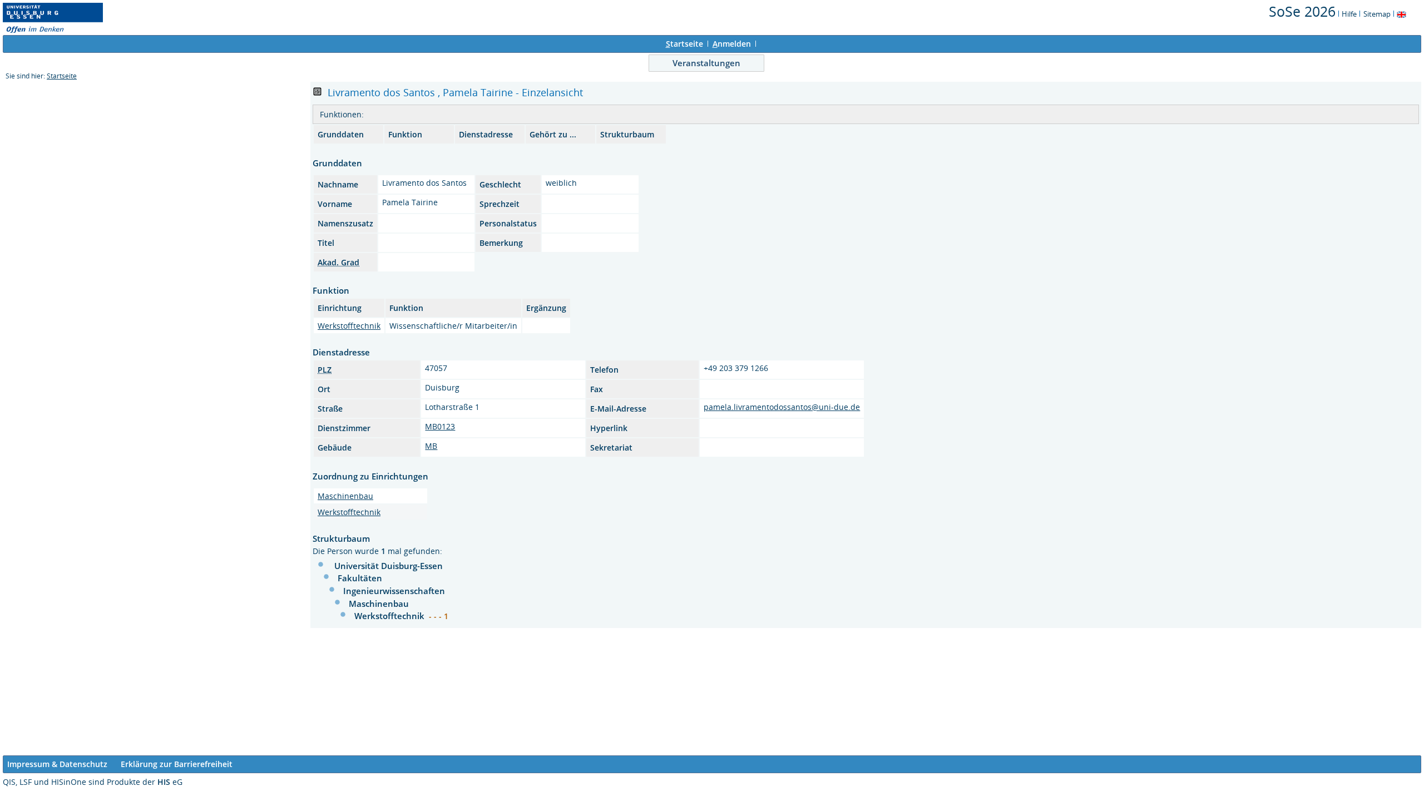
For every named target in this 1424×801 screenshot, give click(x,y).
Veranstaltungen (706, 62)
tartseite (684, 43)
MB (431, 446)
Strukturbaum (627, 134)
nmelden (732, 43)
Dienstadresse (486, 134)
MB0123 (440, 426)
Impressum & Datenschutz (57, 764)
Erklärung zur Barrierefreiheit (177, 764)
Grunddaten (341, 134)
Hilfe (1349, 14)
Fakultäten (360, 578)
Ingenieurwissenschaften (394, 590)
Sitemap (1377, 14)
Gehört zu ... (553, 134)
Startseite (62, 76)
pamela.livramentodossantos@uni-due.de (782, 407)
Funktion (405, 134)
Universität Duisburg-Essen (388, 565)
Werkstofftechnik (349, 325)
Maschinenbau (345, 496)
